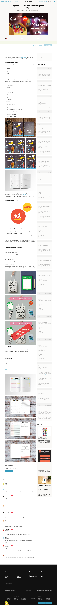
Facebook (42, 571)
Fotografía (6, 576)
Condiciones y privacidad (40, 590)
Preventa (16, 1)
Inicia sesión (41, 1)
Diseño (6, 575)
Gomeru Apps (10, 349)
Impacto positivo (30, 38)
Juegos (18, 576)
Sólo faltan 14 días (42, 437)
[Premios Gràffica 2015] (9, 599)
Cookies (51, 590)
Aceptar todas (49, 603)
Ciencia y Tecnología (20, 572)
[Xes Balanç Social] (16, 599)
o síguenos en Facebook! (8, 367)
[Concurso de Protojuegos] (33, 599)
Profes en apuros (10, 38)
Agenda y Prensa (32, 572)
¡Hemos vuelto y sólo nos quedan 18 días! (44, 486)
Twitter (42, 572)
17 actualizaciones (15, 49)
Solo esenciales (41, 603)
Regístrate (45, 1)
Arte (17, 571)
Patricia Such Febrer (25, 194)
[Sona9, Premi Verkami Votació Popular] (48, 599)
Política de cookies (19, 603)
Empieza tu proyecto (11, 1)
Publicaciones (25, 38)
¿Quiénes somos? (32, 575)
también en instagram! (8, 368)
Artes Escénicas (7, 572)
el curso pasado (23, 57)
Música (6, 577)
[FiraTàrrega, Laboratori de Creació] (41, 599)
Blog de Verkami (31, 571)
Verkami (28, 1)
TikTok (42, 576)
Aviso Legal (47, 590)
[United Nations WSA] (24, 599)
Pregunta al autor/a (9, 470)
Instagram (42, 575)
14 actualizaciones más (49, 498)
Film (17, 575)
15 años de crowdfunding (33, 576)
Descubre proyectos (4, 1)
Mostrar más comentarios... (20, 561)
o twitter (6, 369)
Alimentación (7, 571)
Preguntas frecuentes (8, 584)
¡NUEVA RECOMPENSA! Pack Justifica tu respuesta (44, 464)
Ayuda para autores (20, 584)
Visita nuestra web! (7, 365)
